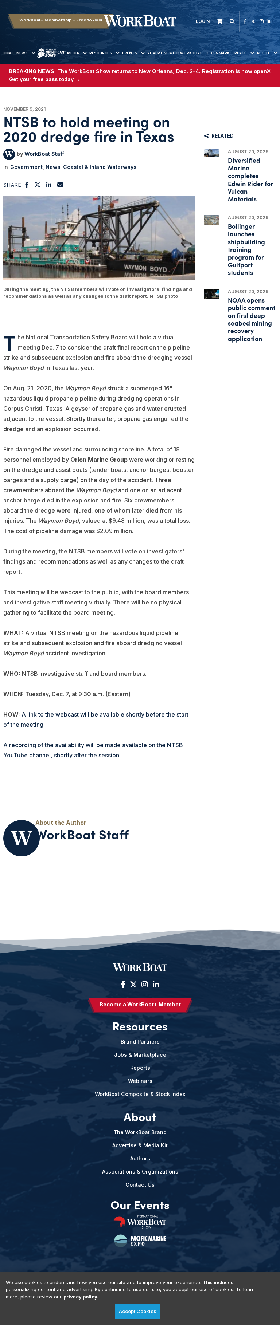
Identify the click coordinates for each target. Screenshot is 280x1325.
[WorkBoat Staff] (9, 154)
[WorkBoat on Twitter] (253, 21)
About (263, 53)
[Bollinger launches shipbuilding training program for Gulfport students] (211, 220)
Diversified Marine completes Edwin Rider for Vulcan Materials (250, 179)
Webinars (140, 1081)
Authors (140, 1158)
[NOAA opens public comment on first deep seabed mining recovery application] (211, 294)
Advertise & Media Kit (140, 1145)
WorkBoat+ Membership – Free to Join (60, 20)
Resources (100, 53)
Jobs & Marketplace (225, 53)
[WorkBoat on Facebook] (245, 21)
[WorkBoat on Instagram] (262, 21)
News (22, 53)
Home (8, 53)
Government (26, 167)
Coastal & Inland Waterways (99, 167)
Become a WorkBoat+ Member (140, 1004)
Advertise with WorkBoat (174, 53)
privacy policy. (80, 1297)
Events (129, 53)
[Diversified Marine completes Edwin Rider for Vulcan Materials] (211, 153)
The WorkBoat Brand (140, 1132)
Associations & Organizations (140, 1171)
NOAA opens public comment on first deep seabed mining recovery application (251, 319)
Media (73, 53)
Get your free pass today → (44, 79)
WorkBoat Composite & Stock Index (140, 1094)
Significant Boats (51, 58)
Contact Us (140, 1185)
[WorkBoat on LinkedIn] (269, 21)
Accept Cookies (138, 1311)
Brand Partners (140, 1041)
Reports (140, 1068)
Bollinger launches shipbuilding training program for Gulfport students (246, 249)
